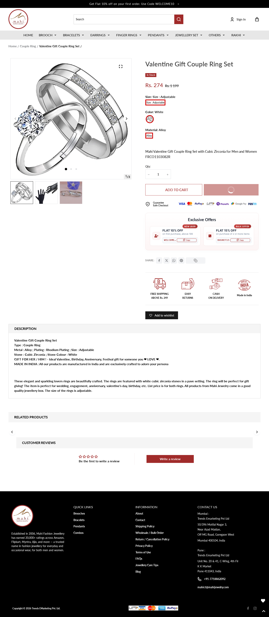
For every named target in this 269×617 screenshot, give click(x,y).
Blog (138, 571)
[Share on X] (166, 260)
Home (12, 46)
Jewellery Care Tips (146, 565)
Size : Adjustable (155, 102)
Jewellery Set (186, 35)
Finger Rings (126, 35)
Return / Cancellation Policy (152, 539)
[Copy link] (195, 260)
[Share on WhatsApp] (174, 260)
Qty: (148, 166)
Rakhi (236, 35)
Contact (140, 520)
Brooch (45, 35)
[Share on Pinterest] (181, 260)
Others (215, 35)
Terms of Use (143, 552)
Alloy (149, 135)
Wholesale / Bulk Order (149, 532)
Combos (78, 532)
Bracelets (71, 35)
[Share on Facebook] (159, 260)
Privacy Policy (144, 545)
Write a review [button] (170, 459)
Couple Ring (28, 46)
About (139, 513)
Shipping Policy (144, 526)
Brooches (79, 513)
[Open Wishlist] (263, 601)
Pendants (156, 35)
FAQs (138, 558)
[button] (48, 35)
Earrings (98, 35)
